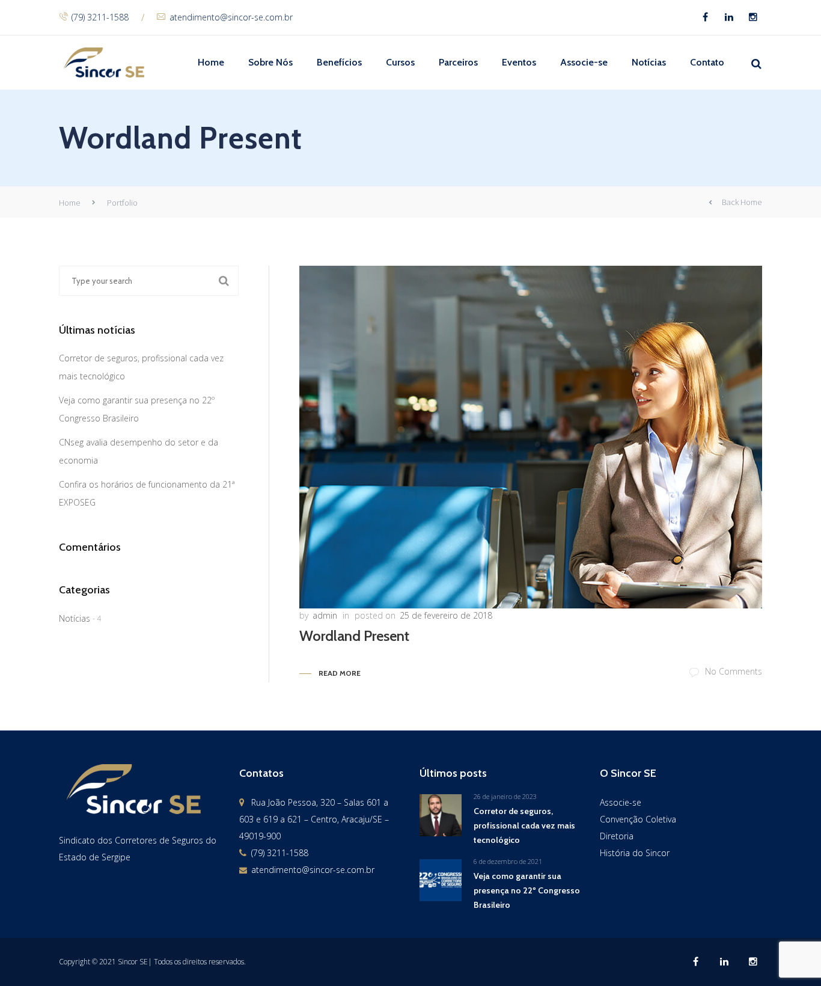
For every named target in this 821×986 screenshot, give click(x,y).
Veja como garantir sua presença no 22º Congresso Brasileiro (527, 890)
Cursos (400, 62)
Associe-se (584, 62)
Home (211, 62)
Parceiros (458, 62)
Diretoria (616, 836)
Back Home (742, 202)
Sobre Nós (270, 62)
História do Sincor (635, 853)
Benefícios (339, 62)
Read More (340, 673)
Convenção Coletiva (638, 819)
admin (325, 615)
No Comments (733, 671)
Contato (707, 62)
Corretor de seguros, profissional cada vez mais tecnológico (524, 825)
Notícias (649, 62)
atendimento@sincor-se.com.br (231, 17)
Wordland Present (354, 636)
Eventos (519, 62)
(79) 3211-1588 (100, 17)
